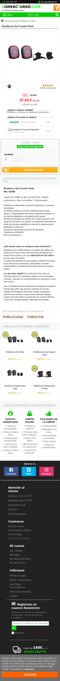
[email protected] (16, 504)
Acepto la (29, 633)
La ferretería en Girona (19, 530)
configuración (29, 669)
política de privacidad (35, 632)
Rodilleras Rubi (35, 316)
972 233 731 (12, 2)
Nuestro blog (14, 534)
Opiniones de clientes (19, 538)
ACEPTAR (30, 674)
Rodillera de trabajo (13, 316)
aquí (53, 664)
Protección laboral (12, 21)
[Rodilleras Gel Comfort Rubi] (30, 82)
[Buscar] (57, 15)
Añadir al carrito (33, 170)
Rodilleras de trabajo (28, 21)
